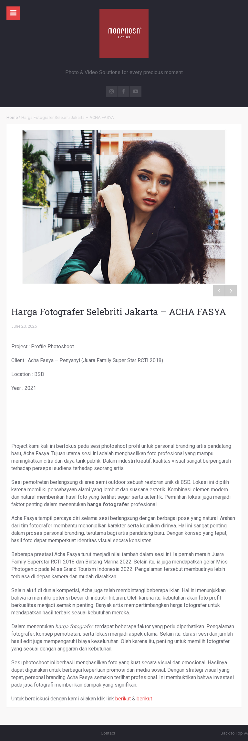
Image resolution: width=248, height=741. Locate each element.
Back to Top (232, 733)
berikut (123, 699)
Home (12, 117)
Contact (108, 733)
